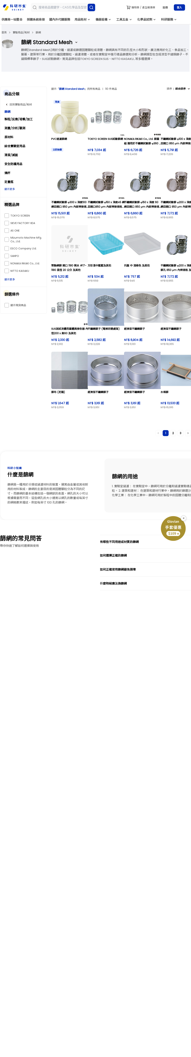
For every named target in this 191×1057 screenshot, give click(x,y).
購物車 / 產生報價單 (143, 7)
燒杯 (7, 173)
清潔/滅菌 (11, 155)
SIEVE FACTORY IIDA (22, 223)
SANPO (14, 256)
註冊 (165, 7)
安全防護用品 (13, 164)
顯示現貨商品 (18, 305)
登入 (179, 7)
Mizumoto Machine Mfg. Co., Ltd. (26, 239)
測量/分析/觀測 (14, 128)
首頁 (4, 32)
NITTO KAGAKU (19, 271)
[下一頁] (188, 433)
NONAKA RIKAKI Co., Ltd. (25, 263)
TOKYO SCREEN (20, 215)
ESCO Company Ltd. (23, 248)
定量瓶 (8, 182)
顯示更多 (9, 189)
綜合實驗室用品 (14, 146)
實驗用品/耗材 (21, 32)
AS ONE (15, 230)
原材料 (8, 137)
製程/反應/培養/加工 (18, 119)
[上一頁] (158, 433)
